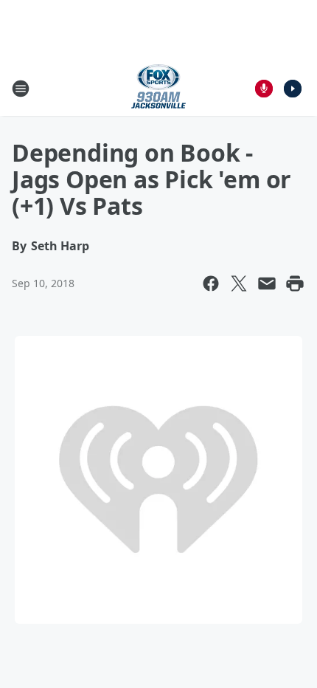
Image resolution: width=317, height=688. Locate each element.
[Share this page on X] (239, 283)
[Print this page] (295, 283)
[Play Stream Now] (293, 88)
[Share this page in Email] (267, 283)
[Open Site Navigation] (20, 88)
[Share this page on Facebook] (211, 283)
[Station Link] (158, 88)
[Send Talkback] (264, 88)
